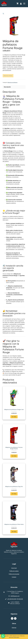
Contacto (14, 577)
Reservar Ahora (8, 75)
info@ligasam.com (14, 596)
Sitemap (14, 627)
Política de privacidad (14, 574)
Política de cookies (14, 571)
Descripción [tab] (7, 87)
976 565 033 (20, 599)
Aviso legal (14, 568)
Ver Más (14, 416)
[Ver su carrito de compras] (17, 4)
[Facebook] (12, 618)
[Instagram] (15, 618)
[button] (3, 13)
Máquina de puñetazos (12, 82)
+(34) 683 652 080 (11, 599)
